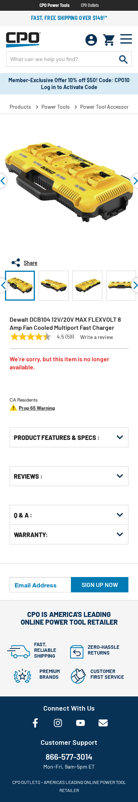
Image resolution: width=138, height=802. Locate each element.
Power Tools (55, 106)
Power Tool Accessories (108, 106)
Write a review (96, 337)
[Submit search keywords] (123, 59)
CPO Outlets (90, 5)
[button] (20, 285)
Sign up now (100, 584)
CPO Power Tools (54, 5)
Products (20, 106)
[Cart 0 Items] (109, 40)
